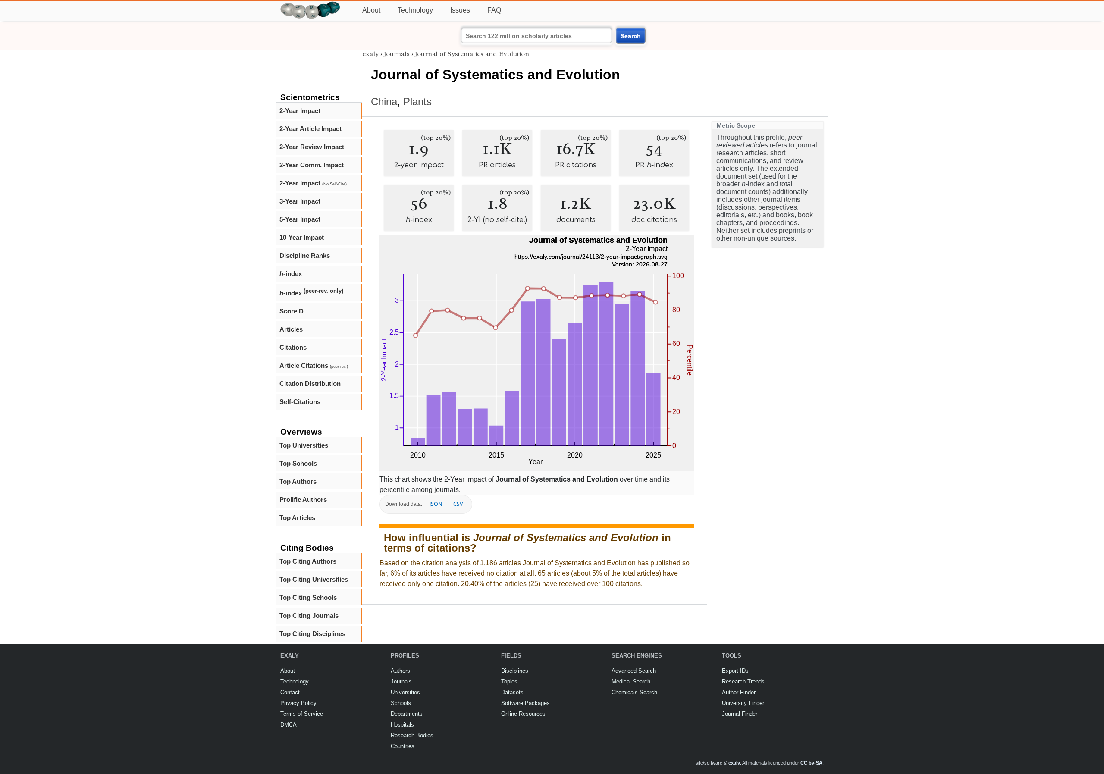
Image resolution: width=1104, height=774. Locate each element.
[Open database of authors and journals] (310, 5)
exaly (370, 54)
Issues (460, 10)
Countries (402, 746)
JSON (436, 504)
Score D (291, 311)
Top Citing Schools (308, 597)
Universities (405, 692)
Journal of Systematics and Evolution (472, 54)
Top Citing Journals (309, 615)
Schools (401, 703)
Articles (291, 329)
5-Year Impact (299, 219)
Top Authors (298, 481)
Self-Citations (299, 401)
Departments (407, 714)
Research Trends (743, 681)
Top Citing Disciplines (312, 633)
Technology (415, 10)
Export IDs (735, 670)
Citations (293, 347)
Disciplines (514, 670)
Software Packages (525, 703)
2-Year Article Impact (310, 128)
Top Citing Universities (313, 579)
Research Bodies (412, 735)
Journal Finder (739, 714)
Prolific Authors (303, 499)
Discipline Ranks (304, 255)
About (371, 10)
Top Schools (298, 463)
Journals (397, 54)
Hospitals (402, 724)
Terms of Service (301, 714)
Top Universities (303, 445)
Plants (417, 101)
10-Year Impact (301, 237)
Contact (290, 692)
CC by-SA (811, 762)
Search (631, 35)
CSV (458, 504)
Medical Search (631, 681)
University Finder (743, 703)
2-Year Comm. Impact (311, 165)
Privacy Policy (298, 703)
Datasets (512, 692)
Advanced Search (634, 670)
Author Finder (739, 692)
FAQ (494, 10)
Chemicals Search (634, 692)
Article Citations (313, 365)
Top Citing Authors (307, 561)
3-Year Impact (299, 201)
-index (290, 273)
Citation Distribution (310, 383)
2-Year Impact (299, 110)
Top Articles (297, 517)
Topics (509, 681)
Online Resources (523, 714)
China (384, 101)
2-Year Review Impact (311, 146)
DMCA (288, 724)
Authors (400, 670)
